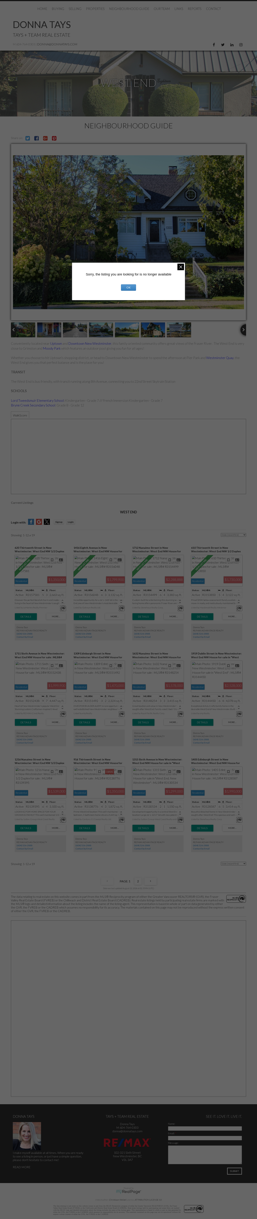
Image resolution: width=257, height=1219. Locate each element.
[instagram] (241, 43)
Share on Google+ (45, 138)
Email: (171, 1133)
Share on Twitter (28, 138)
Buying (58, 9)
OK (128, 287)
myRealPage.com (128, 1192)
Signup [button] (58, 521)
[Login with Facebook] (31, 523)
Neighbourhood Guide (129, 9)
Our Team (162, 9)
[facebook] (214, 43)
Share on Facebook (36, 138)
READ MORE (21, 1167)
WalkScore (20, 415)
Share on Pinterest (54, 138)
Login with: (18, 522)
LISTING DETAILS (26, 616)
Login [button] (71, 521)
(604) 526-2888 (24, 633)
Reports (194, 9)
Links (178, 9)
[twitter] (223, 43)
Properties (95, 9)
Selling (75, 9)
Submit (234, 1171)
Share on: (17, 138)
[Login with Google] (39, 523)
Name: (171, 1123)
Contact (213, 9)
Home (42, 9)
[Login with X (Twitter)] (47, 523)
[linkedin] (232, 43)
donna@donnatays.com (57, 44)
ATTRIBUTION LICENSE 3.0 (148, 1199)
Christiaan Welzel (117, 1199)
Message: (173, 1142)
